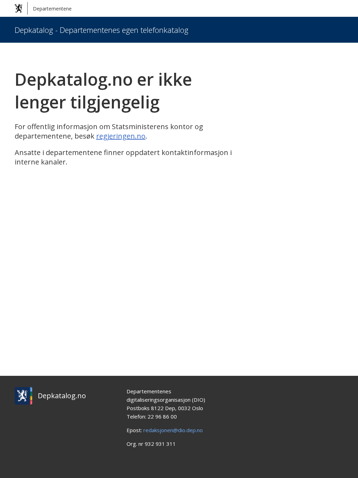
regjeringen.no (120, 136)
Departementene (52, 8)
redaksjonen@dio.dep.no (173, 430)
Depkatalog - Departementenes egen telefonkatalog (101, 29)
